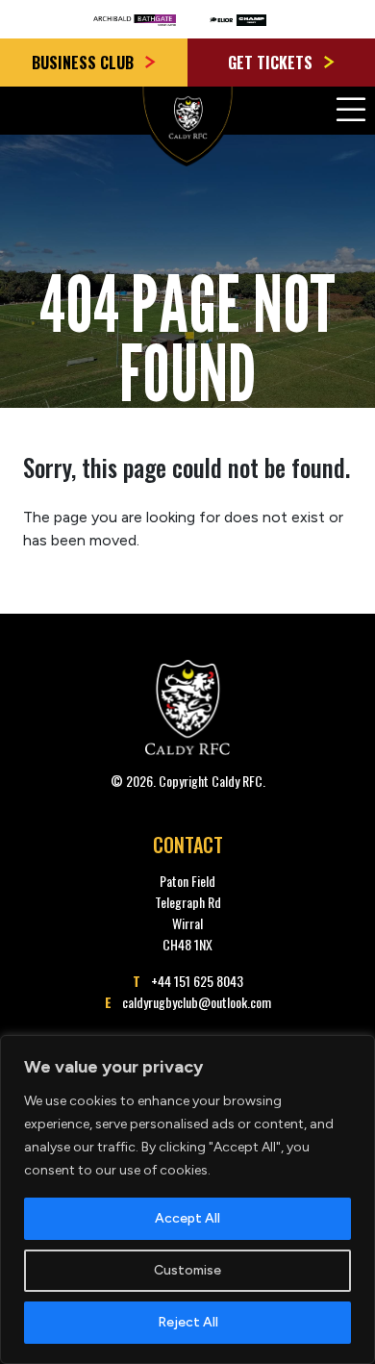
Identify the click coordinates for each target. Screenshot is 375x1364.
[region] (187, 1199)
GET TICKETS (272, 62)
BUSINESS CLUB (85, 62)
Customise (187, 1270)
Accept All (187, 1218)
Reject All (188, 1322)
